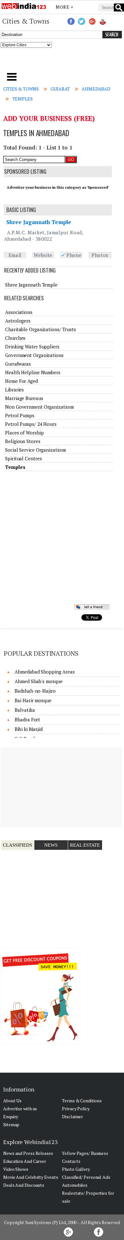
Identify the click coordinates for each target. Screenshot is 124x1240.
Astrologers (18, 320)
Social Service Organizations (35, 450)
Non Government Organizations (39, 407)
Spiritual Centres (23, 458)
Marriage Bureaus (24, 398)
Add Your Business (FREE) (49, 118)
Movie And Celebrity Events (30, 1177)
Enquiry (10, 1116)
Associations (18, 312)
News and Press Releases (28, 1153)
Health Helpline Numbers (32, 372)
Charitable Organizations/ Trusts (40, 329)
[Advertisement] (62, 62)
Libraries (14, 389)
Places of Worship (24, 432)
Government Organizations (34, 355)
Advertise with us (20, 1108)
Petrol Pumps (19, 415)
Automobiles (74, 1185)
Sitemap (11, 1124)
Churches (15, 338)
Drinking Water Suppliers (32, 346)
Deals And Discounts (23, 1185)
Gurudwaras (18, 364)
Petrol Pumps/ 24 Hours (31, 424)
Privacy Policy (76, 1108)
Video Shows (15, 1169)
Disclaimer (72, 1116)
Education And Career (24, 1161)
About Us (12, 1101)
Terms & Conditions (81, 1101)
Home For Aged (21, 381)
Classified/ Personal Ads (86, 1177)
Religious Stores (22, 441)
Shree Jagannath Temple (38, 222)
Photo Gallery (76, 1169)
